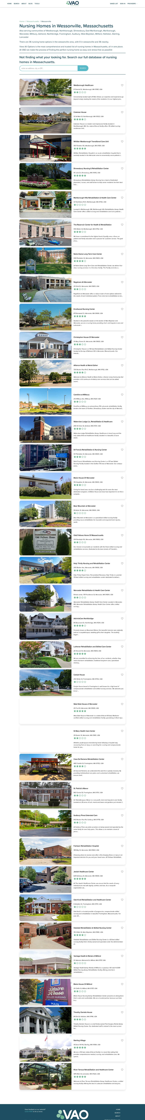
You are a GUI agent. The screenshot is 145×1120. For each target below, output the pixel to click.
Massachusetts (33, 21)
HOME (9, 4)
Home (22, 21)
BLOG (30, 4)
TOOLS (37, 4)
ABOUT (23, 4)
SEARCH (16, 4)
